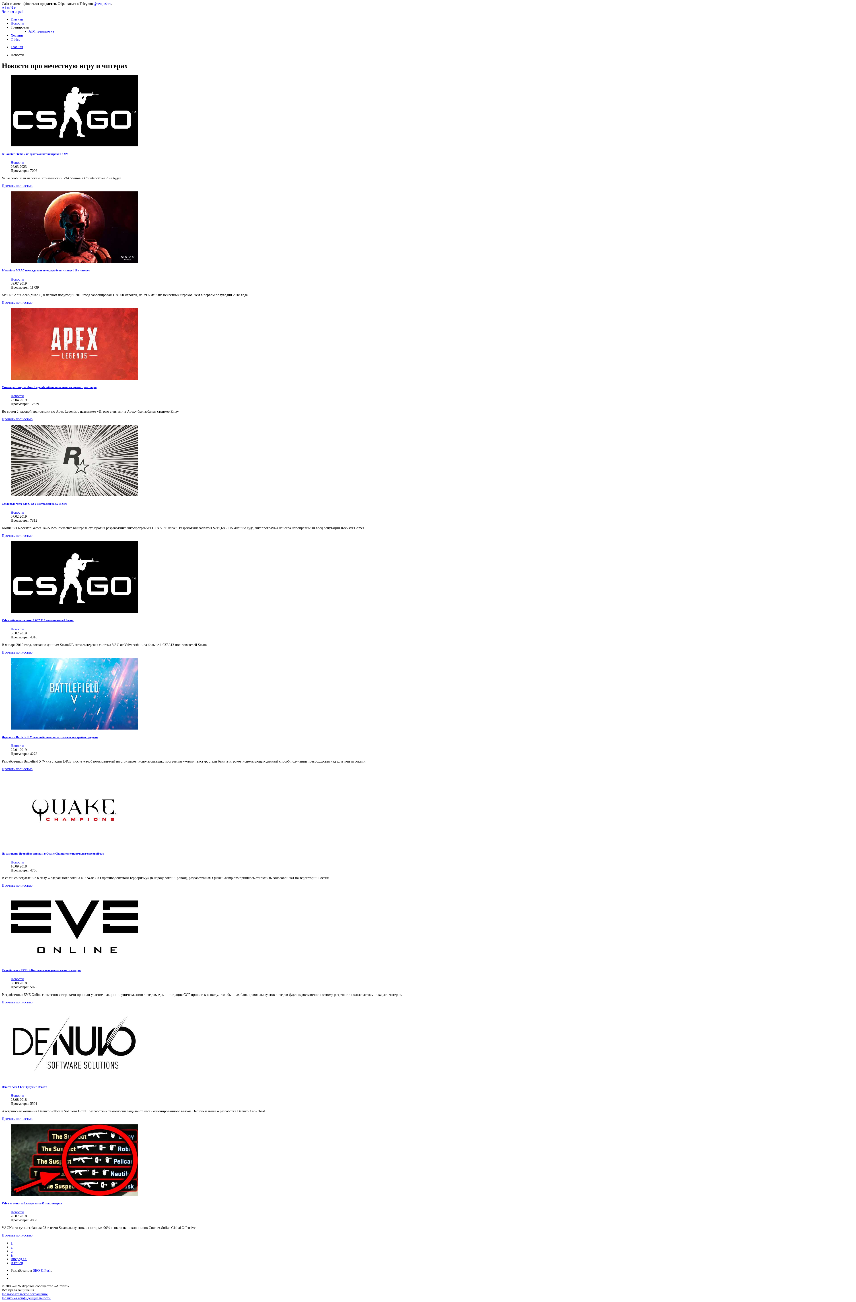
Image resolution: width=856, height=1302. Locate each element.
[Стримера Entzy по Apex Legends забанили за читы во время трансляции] (74, 378)
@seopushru (102, 4)
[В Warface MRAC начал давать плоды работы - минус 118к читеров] (74, 262)
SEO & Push (42, 1270)
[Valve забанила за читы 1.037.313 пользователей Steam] (74, 611)
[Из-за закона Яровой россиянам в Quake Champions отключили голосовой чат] (74, 845)
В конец (17, 1263)
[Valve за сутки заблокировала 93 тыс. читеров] (74, 1195)
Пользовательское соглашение (25, 1294)
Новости (17, 162)
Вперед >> (19, 1259)
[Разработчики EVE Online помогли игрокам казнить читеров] (74, 961)
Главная (17, 47)
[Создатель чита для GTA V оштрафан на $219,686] (74, 495)
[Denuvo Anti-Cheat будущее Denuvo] (74, 1078)
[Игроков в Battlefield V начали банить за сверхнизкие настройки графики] (74, 728)
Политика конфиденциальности (26, 1298)
